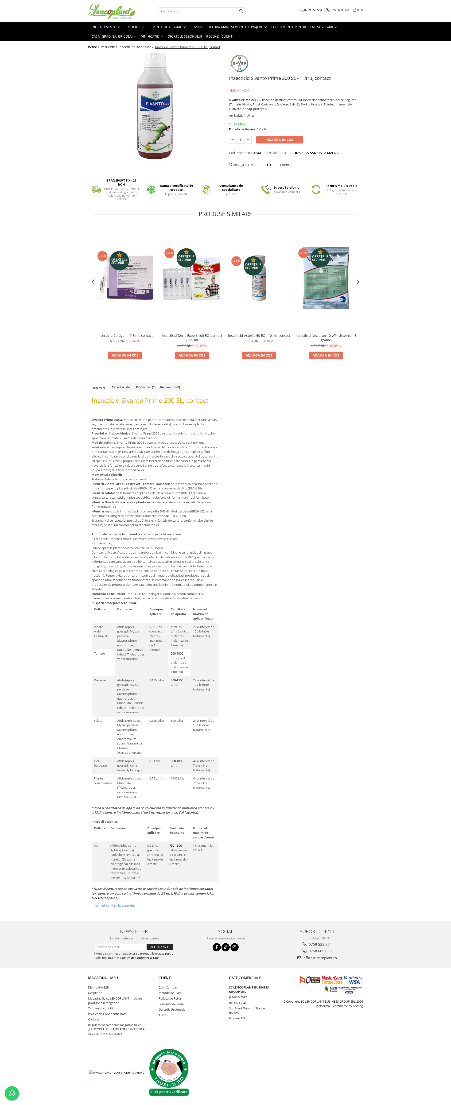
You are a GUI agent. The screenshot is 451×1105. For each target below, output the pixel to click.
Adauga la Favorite (246, 165)
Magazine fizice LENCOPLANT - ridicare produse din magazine (115, 1000)
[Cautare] (241, 11)
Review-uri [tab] (170, 387)
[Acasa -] (111, 11)
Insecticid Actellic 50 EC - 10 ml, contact (259, 335)
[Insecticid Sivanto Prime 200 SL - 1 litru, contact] (155, 106)
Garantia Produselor (173, 1009)
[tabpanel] (155, 106)
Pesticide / (109, 47)
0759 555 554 (320, 944)
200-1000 (177, 653)
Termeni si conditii (100, 1008)
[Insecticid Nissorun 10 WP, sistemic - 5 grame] (326, 278)
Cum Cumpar (168, 987)
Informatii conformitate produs (113, 905)
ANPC (163, 1015)
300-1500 (177, 680)
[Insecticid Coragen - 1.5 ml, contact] (125, 278)
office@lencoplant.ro (320, 957)
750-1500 (175, 845)
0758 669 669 (320, 951)
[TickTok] (226, 947)
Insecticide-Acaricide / (136, 47)
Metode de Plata (170, 993)
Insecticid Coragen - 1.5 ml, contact (125, 335)
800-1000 (177, 761)
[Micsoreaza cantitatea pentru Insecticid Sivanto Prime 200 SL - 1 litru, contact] (232, 139)
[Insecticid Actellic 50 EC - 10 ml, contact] (259, 278)
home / (94, 47)
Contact (93, 1019)
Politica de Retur (170, 998)
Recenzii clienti (219, 36)
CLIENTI (165, 977)
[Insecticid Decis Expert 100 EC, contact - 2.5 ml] (192, 278)
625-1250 (98, 898)
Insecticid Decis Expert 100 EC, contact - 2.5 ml (192, 337)
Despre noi (95, 993)
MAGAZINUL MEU (103, 977)
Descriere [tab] (98, 388)
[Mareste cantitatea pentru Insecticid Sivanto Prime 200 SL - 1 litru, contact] (248, 139)
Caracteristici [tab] (121, 387)
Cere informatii (282, 165)
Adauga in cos (280, 139)
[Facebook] (217, 947)
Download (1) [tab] (146, 387)
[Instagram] (234, 947)
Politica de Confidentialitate (139, 958)
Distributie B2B (98, 987)
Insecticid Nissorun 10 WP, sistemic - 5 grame (326, 337)
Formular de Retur (171, 1004)
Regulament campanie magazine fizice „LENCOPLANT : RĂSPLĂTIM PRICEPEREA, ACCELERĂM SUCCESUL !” (116, 1029)
